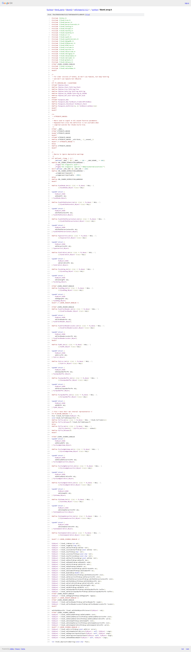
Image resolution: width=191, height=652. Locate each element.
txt (182, 649)
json (187, 649)
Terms (23, 649)
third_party (59, 9)
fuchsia (50, 9)
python (95, 9)
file (87, 14)
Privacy (17, 649)
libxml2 (69, 9)
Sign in (187, 3)
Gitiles (12, 649)
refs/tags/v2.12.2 (81, 9)
